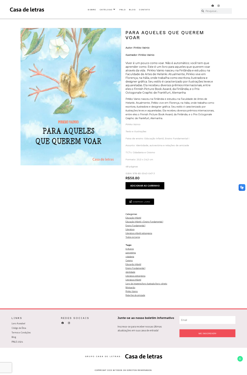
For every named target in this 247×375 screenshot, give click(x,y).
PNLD (122, 9)
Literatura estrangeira (135, 276)
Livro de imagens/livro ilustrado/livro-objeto (146, 283)
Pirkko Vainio (132, 291)
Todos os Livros (133, 237)
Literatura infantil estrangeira (139, 233)
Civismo (129, 260)
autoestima (131, 252)
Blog (132, 9)
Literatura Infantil (133, 279)
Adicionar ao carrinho (145, 185)
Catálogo (106, 9)
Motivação (130, 287)
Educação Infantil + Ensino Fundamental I (144, 221)
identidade (130, 272)
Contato (144, 9)
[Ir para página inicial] (27, 9)
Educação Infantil (133, 217)
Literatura (130, 229)
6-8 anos (130, 249)
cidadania (130, 256)
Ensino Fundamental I (135, 225)
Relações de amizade (135, 295)
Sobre (92, 9)
